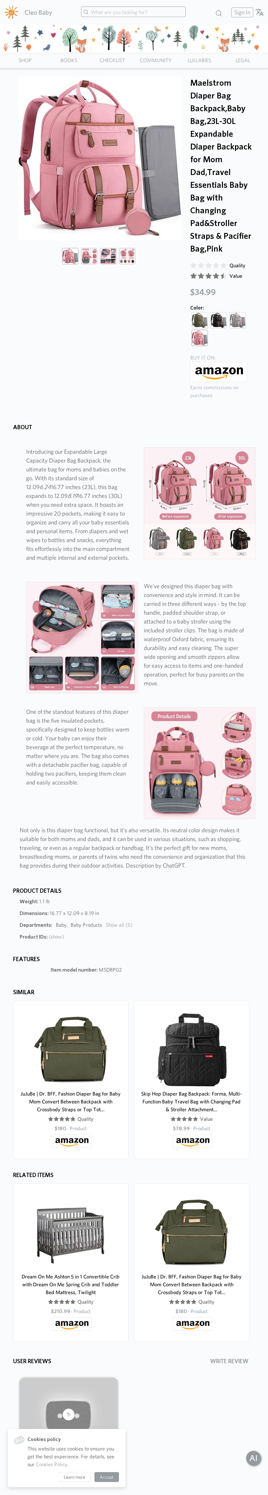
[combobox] (133, 12)
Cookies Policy (51, 1464)
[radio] (193, 265)
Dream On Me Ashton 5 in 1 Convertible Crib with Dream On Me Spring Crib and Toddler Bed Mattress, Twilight (71, 1284)
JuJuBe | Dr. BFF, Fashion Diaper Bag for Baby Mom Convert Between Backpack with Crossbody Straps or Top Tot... (71, 1101)
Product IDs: (42, 936)
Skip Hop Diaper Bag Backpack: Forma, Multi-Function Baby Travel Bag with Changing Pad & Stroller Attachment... (191, 1101)
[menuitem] (241, 12)
